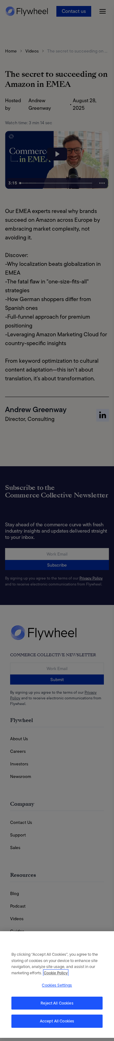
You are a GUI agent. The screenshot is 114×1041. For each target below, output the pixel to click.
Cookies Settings (57, 985)
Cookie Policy (56, 973)
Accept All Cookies (57, 1021)
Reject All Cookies (57, 1003)
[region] (57, 984)
